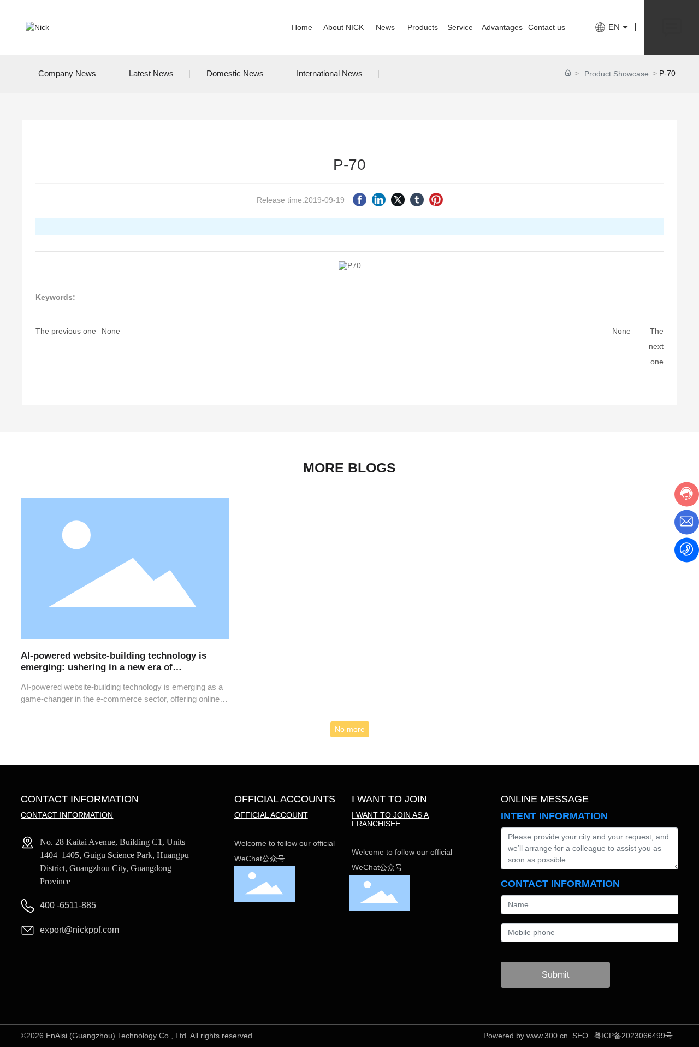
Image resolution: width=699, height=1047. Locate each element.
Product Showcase (616, 73)
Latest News (151, 73)
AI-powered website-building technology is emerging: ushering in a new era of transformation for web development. (113, 667)
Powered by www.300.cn (525, 1035)
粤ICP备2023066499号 (633, 1035)
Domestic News (235, 73)
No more (350, 729)
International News (330, 73)
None (111, 331)
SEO (580, 1035)
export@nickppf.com (79, 929)
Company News (67, 73)
